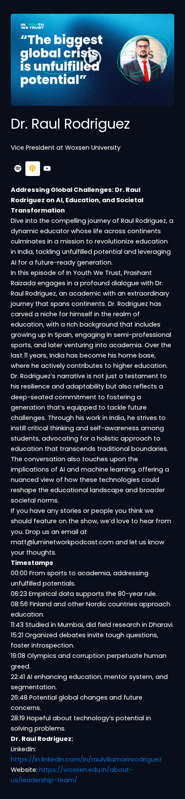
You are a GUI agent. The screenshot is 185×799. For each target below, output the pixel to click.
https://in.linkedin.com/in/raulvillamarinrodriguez (86, 759)
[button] (92, 59)
